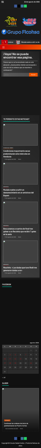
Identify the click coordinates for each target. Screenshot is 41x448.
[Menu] (3, 47)
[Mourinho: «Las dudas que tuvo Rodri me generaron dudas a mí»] (20, 251)
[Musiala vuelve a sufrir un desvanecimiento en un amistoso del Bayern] (20, 173)
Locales (7, 420)
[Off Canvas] (2, 2)
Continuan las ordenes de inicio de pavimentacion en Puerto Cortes (16, 424)
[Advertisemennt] (20, 32)
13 (20, 359)
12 (15, 359)
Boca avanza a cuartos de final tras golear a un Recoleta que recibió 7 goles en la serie (19, 231)
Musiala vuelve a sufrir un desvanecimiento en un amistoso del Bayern (18, 192)
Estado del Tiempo (8, 147)
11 (10, 359)
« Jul (3, 377)
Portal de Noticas (31, 443)
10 (5, 359)
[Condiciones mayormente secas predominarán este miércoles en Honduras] (20, 135)
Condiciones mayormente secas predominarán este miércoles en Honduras (16, 154)
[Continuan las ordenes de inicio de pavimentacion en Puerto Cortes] (20, 409)
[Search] (38, 47)
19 (15, 363)
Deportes (6, 186)
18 (10, 363)
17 (5, 363)
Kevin (19, 159)
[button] (3, 47)
